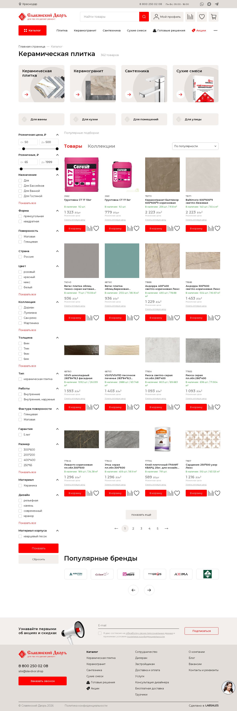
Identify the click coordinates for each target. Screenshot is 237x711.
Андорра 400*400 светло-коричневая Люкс (162, 287)
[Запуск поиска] (144, 16)
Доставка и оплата (147, 670)
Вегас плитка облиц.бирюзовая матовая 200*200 (117, 287)
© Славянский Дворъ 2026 (36, 705)
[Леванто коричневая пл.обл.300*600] (81, 439)
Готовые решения (103, 682)
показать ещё (141, 514)
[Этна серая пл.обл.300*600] (122, 439)
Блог (192, 658)
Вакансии (195, 664)
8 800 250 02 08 (150, 4)
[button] (149, 590)
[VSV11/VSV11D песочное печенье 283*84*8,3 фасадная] (122, 350)
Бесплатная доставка (149, 688)
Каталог (92, 652)
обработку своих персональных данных (149, 633)
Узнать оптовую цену (74, 219)
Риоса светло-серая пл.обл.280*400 (159, 377)
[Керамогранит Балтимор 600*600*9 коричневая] (162, 174)
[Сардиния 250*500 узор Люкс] (203, 439)
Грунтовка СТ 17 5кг (118, 199)
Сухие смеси (94, 676)
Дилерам (141, 658)
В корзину (75, 228)
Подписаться (201, 631)
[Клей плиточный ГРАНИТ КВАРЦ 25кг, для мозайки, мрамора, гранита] (162, 439)
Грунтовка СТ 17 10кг (77, 199)
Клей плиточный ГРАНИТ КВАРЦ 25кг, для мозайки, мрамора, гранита (162, 466)
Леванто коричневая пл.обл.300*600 (78, 466)
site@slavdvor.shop (31, 671)
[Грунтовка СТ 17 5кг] (122, 174)
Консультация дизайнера (152, 682)
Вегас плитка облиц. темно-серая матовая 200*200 (79, 287)
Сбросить (38, 559)
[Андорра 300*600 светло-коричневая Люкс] (203, 260)
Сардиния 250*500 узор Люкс (201, 466)
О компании (197, 652)
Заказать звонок (43, 681)
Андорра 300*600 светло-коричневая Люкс (203, 287)
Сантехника (94, 670)
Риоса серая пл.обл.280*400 (196, 377)
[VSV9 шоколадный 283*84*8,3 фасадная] (81, 350)
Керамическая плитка (101, 658)
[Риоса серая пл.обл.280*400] (203, 350)
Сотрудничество (146, 652)
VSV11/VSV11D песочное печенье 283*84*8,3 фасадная (120, 377)
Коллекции (101, 146)
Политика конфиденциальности (86, 705)
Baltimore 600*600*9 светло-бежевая (199, 201)
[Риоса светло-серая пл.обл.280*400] (162, 350)
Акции (95, 688)
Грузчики (141, 694)
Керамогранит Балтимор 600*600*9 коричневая (162, 201)
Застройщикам (145, 664)
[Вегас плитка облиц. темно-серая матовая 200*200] (81, 260)
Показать (38, 548)
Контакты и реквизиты (203, 670)
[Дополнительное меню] (215, 30)
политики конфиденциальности (146, 636)
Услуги (139, 676)
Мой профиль (170, 16)
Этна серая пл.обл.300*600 (115, 466)
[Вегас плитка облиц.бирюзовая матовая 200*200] (122, 260)
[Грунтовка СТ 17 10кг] (81, 174)
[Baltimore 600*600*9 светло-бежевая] (203, 174)
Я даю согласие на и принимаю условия (139, 635)
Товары (73, 146)
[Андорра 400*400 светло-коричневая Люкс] (162, 260)
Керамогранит (96, 664)
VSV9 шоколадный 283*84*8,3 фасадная (78, 377)
